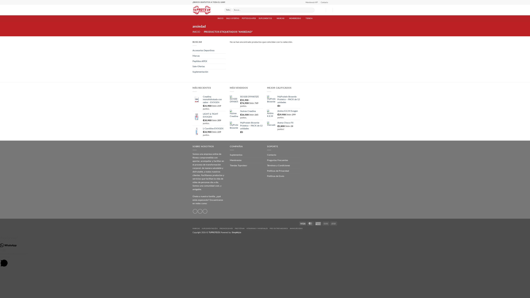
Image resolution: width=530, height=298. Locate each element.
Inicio (221, 18)
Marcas (280, 18)
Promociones (226, 228)
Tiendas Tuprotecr (238, 165)
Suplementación (200, 72)
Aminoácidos (296, 228)
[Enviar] (312, 10)
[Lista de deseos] (322, 10)
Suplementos (265, 18)
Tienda (309, 18)
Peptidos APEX (200, 61)
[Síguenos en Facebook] (331, 2)
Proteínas (240, 228)
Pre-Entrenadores (279, 228)
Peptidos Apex (249, 18)
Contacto (324, 2)
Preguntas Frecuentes (277, 160)
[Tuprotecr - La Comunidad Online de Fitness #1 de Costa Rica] (206, 10)
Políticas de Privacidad (278, 171)
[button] (329, 10)
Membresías (295, 18)
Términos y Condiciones (278, 165)
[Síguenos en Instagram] (333, 2)
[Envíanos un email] (205, 211)
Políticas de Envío (275, 176)
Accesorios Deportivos (203, 50)
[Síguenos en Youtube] (336, 2)
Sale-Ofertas (232, 18)
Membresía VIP (312, 2)
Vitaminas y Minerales (257, 228)
